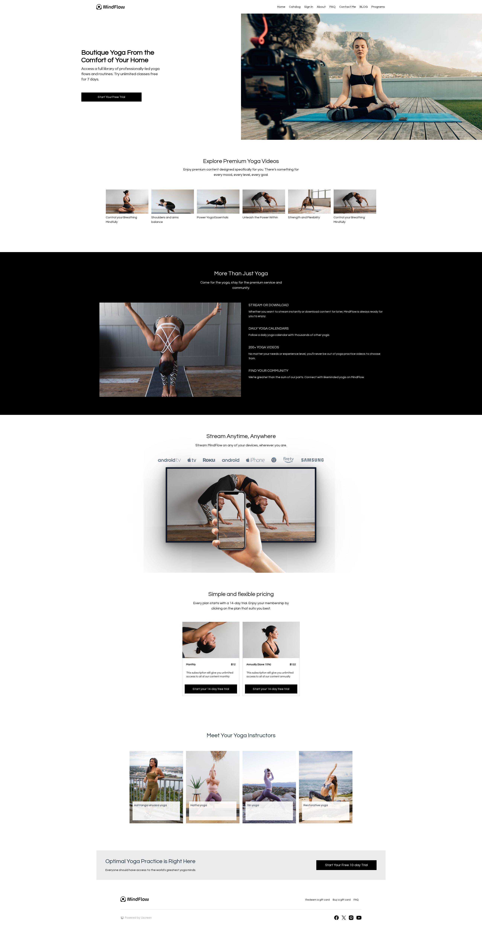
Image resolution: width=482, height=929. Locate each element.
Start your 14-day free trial (211, 688)
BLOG (364, 6)
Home (281, 6)
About (321, 6)
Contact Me (347, 6)
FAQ (332, 6)
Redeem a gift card (317, 899)
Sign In (308, 6)
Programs (378, 6)
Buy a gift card (342, 899)
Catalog (294, 6)
